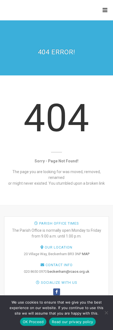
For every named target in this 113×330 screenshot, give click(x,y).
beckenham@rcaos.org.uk (68, 271)
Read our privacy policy (72, 322)
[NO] (106, 312)
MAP (85, 254)
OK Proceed (33, 322)
